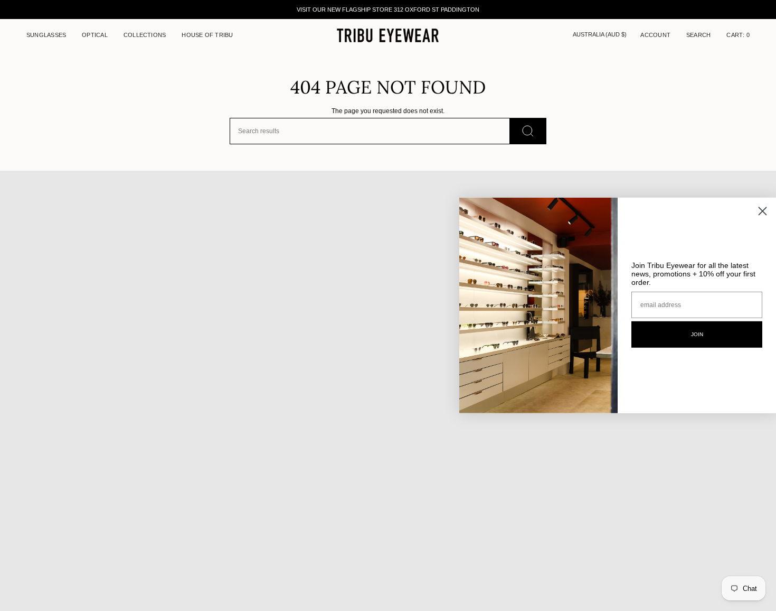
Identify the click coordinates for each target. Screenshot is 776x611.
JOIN (697, 334)
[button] (46, 35)
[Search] (528, 131)
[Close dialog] (762, 211)
